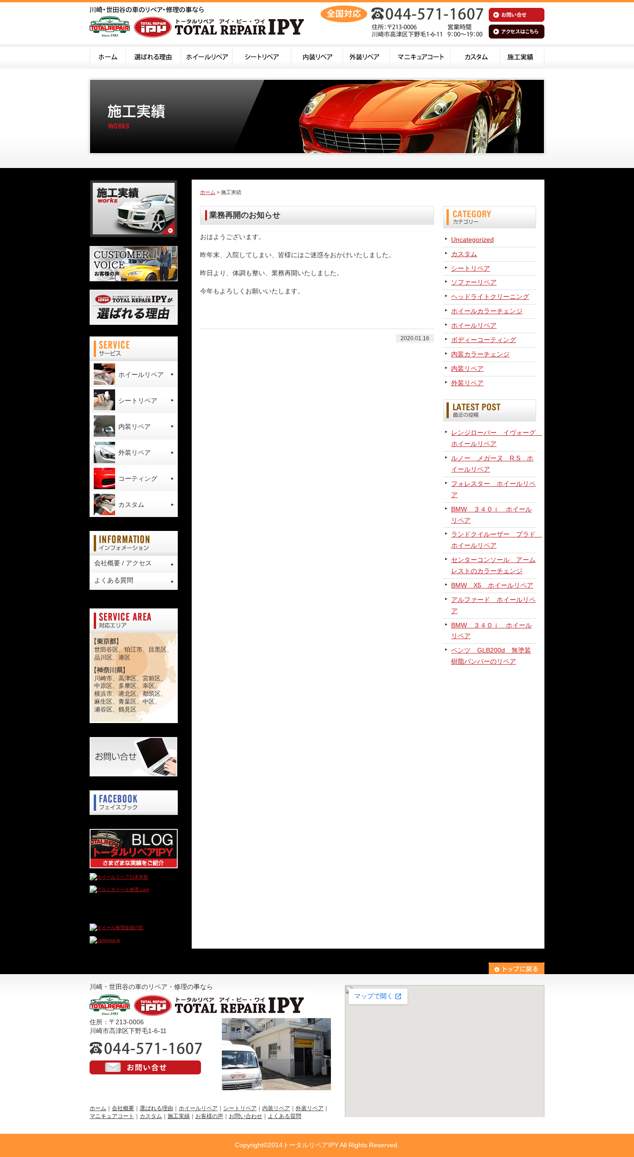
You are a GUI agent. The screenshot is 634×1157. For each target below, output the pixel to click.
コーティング (137, 478)
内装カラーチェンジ (480, 354)
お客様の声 (209, 1116)
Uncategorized (472, 239)
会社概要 (123, 1108)
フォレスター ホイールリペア (493, 489)
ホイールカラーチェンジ (487, 311)
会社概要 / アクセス (123, 563)
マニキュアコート (420, 56)
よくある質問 (113, 580)
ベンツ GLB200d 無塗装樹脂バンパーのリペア (491, 655)
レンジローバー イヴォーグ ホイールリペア (493, 438)
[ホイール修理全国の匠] (116, 927)
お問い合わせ (245, 1116)
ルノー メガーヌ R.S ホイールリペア (492, 463)
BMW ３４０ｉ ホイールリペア (491, 514)
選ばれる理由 (153, 56)
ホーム (108, 56)
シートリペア (262, 56)
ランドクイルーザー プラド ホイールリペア (493, 539)
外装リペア (366, 56)
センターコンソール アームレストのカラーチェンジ (493, 565)
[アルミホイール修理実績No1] (122, 915)
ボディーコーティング (483, 339)
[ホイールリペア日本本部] (119, 876)
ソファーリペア (474, 282)
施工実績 (522, 56)
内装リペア (317, 56)
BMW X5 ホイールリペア (492, 585)
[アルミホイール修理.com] (119, 889)
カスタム (475, 56)
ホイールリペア (207, 56)
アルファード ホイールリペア (493, 605)
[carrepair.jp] (105, 940)
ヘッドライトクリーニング (490, 296)
